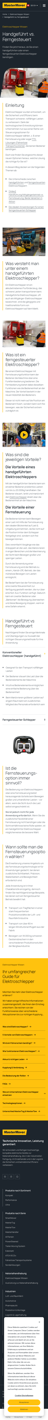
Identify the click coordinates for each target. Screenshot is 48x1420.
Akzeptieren (24, 1402)
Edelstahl (9, 1251)
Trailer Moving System (15, 1246)
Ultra (7, 1204)
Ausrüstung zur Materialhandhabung (21, 1283)
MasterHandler (12, 1232)
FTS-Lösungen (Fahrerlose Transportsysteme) (21, 142)
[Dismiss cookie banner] (39, 1322)
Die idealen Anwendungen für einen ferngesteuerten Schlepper (26, 208)
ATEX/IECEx (10, 1255)
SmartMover (10, 1218)
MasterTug (10, 1222)
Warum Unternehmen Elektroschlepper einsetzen (21, 1093)
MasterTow (10, 1227)
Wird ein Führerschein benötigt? (17, 1043)
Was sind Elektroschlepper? (15, 1026)
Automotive (10, 1300)
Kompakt (9, 1195)
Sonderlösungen (12, 1265)
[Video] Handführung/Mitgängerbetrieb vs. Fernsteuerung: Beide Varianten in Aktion (26, 196)
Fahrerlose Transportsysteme (18, 1260)
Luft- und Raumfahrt (14, 1296)
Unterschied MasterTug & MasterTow (20, 1111)
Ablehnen (24, 1409)
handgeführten (16, 182)
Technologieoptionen (12, 1103)
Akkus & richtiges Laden (13, 1059)
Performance (11, 1200)
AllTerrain (9, 1236)
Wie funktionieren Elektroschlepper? (19, 1051)
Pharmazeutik (11, 1305)
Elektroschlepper (18, 496)
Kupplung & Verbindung (13, 1067)
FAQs (5, 1083)
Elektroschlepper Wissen (16, 1278)
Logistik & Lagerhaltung (15, 1315)
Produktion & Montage (15, 1310)
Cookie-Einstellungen (24, 1395)
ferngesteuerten (36, 182)
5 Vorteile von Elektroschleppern (18, 1034)
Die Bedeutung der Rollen (14, 1075)
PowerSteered (11, 1241)
